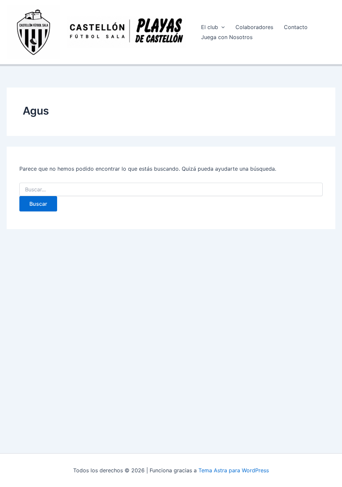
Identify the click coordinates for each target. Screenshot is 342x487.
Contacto (296, 27)
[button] (221, 27)
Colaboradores (254, 27)
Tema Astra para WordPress (233, 470)
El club (209, 27)
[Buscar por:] (170, 189)
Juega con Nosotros (226, 37)
